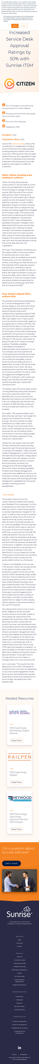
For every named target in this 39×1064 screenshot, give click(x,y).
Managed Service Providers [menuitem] (20, 1028)
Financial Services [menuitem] (19, 1009)
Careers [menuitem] (19, 973)
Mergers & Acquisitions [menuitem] (19, 985)
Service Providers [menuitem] (19, 1006)
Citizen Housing (18, 144)
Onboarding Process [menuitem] (19, 963)
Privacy (14, 1054)
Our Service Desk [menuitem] (19, 976)
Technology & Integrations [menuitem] (19, 970)
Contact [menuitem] (19, 946)
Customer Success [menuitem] (19, 960)
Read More (16, 740)
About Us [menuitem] (19, 956)
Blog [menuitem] (19, 940)
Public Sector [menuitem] (20, 996)
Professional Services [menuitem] (19, 966)
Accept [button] (15, 26)
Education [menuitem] (19, 1003)
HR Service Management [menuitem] (19, 1024)
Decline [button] (24, 26)
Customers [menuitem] (19, 943)
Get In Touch (11, 863)
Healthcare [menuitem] (19, 1000)
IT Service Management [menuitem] (19, 1021)
